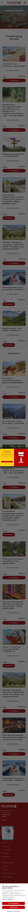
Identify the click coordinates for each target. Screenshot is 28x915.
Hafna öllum (13, 907)
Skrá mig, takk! (7, 461)
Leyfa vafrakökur (13, 903)
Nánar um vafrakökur (7, 899)
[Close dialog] (27, 449)
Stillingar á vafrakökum (13, 911)
